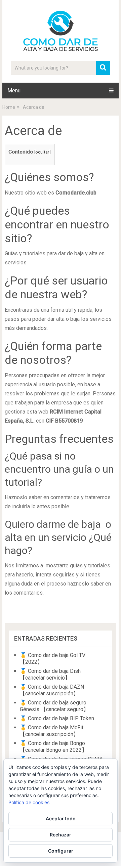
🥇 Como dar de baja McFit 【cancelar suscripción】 (51, 730)
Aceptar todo (61, 818)
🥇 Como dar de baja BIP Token (57, 718)
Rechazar (60, 834)
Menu (14, 90)
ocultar (42, 152)
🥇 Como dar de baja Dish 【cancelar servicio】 (50, 674)
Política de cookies (28, 802)
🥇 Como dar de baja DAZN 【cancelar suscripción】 (52, 690)
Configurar (60, 851)
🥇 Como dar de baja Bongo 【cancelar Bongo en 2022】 (53, 746)
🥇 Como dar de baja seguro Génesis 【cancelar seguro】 (54, 705)
